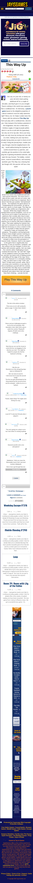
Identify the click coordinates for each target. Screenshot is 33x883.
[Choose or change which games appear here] (19, 753)
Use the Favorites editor (17, 769)
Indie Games (21, 829)
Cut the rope (19, 834)
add (17, 758)
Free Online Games (7, 827)
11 (14, 511)
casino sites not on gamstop (11, 17)
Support (24, 873)
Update (16, 478)
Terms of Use (16, 873)
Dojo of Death (19, 837)
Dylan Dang (14, 341)
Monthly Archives (17, 777)
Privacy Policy (6, 873)
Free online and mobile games (17, 5)
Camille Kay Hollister (18, 393)
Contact (24, 875)
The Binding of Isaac (20, 835)
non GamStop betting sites (23, 17)
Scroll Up (12, 491)
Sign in (12, 497)
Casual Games (20, 827)
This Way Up (24, 118)
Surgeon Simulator (7, 834)
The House (27, 834)
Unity (15, 77)
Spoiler (18, 469)
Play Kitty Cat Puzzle (16, 707)
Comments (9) (15, 79)
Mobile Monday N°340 (16, 530)
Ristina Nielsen (15, 318)
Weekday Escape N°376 (15, 505)
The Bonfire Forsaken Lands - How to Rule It (16, 677)
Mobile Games (11, 829)
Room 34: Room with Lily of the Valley (15, 584)
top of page (23, 495)
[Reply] (25, 312)
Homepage (19, 491)
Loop (15, 556)
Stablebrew (21, 410)
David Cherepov (15, 439)
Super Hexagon (7, 835)
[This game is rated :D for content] (30, 79)
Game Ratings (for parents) (19, 874)
